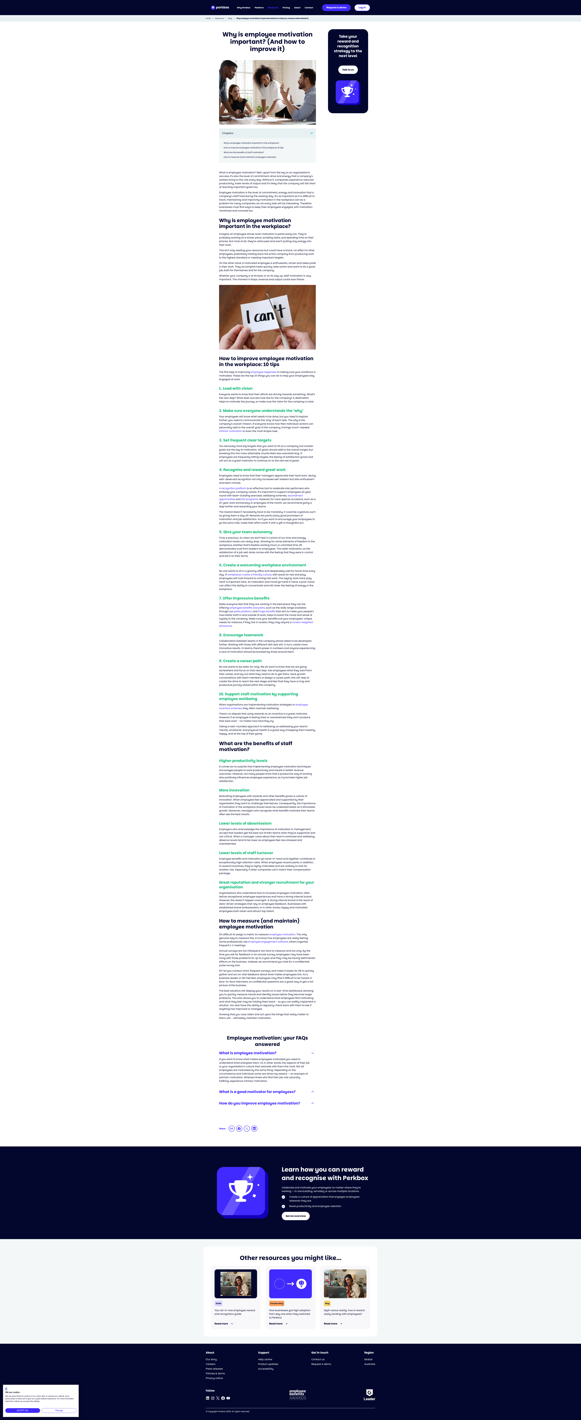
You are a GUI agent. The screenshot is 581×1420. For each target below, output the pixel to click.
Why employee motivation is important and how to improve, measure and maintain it (272, 18)
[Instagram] (213, 1398)
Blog (230, 18)
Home (208, 18)
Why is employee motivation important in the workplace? (251, 143)
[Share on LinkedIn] (254, 1129)
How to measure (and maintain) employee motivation (250, 157)
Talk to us (348, 69)
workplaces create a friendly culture (249, 574)
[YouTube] (228, 1398)
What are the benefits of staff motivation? (244, 152)
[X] (218, 1398)
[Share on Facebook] (239, 1129)
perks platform (243, 611)
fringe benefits (266, 611)
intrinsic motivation (230, 431)
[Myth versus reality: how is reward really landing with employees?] (345, 1283)
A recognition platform (232, 488)
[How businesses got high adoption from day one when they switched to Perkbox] (290, 1283)
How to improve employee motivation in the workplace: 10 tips (254, 147)
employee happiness (263, 372)
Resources (219, 18)
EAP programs (249, 499)
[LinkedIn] (207, 1398)
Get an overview (296, 1216)
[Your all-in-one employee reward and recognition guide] (236, 1284)
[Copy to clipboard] (232, 1129)
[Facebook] (223, 1398)
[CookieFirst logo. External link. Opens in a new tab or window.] (6, 1389)
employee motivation (282, 934)
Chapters (227, 133)
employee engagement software (268, 941)
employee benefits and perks (247, 607)
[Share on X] (247, 1129)
